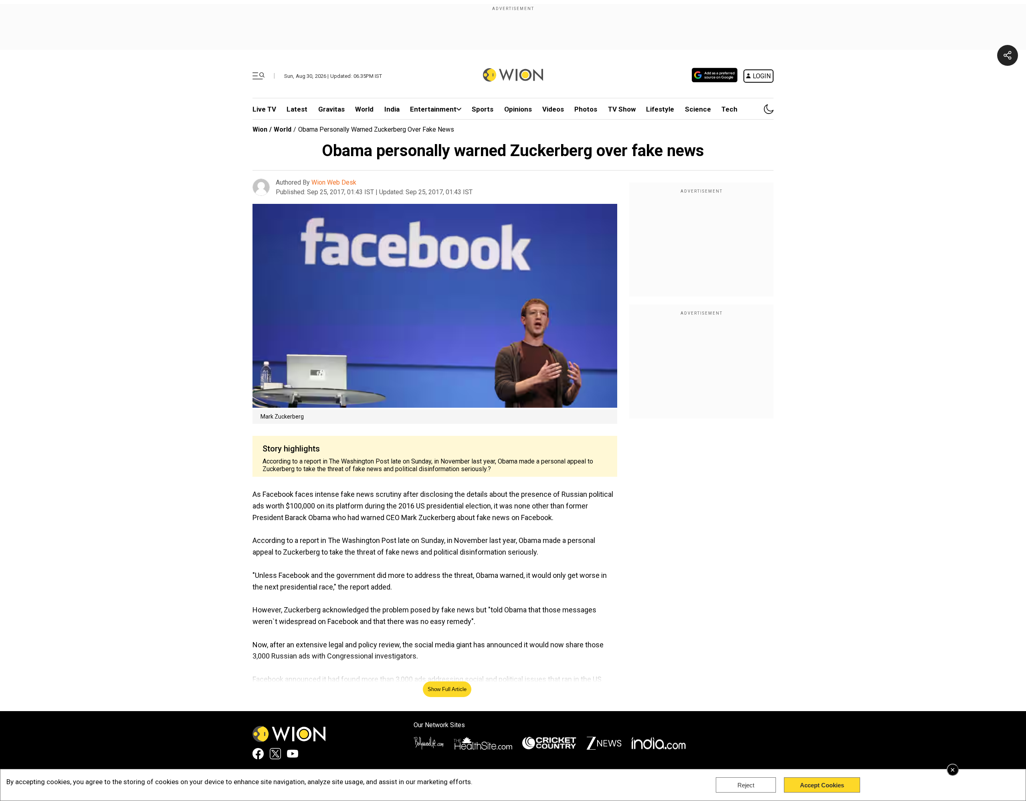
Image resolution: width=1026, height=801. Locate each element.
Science (698, 109)
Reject (745, 785)
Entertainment (433, 109)
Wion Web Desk (333, 182)
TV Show (622, 109)
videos (553, 109)
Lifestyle (660, 109)
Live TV (264, 109)
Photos (585, 109)
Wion (259, 129)
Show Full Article (447, 689)
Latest (297, 109)
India (392, 109)
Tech (729, 109)
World (364, 109)
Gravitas (331, 109)
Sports (482, 109)
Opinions (518, 109)
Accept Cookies (822, 785)
